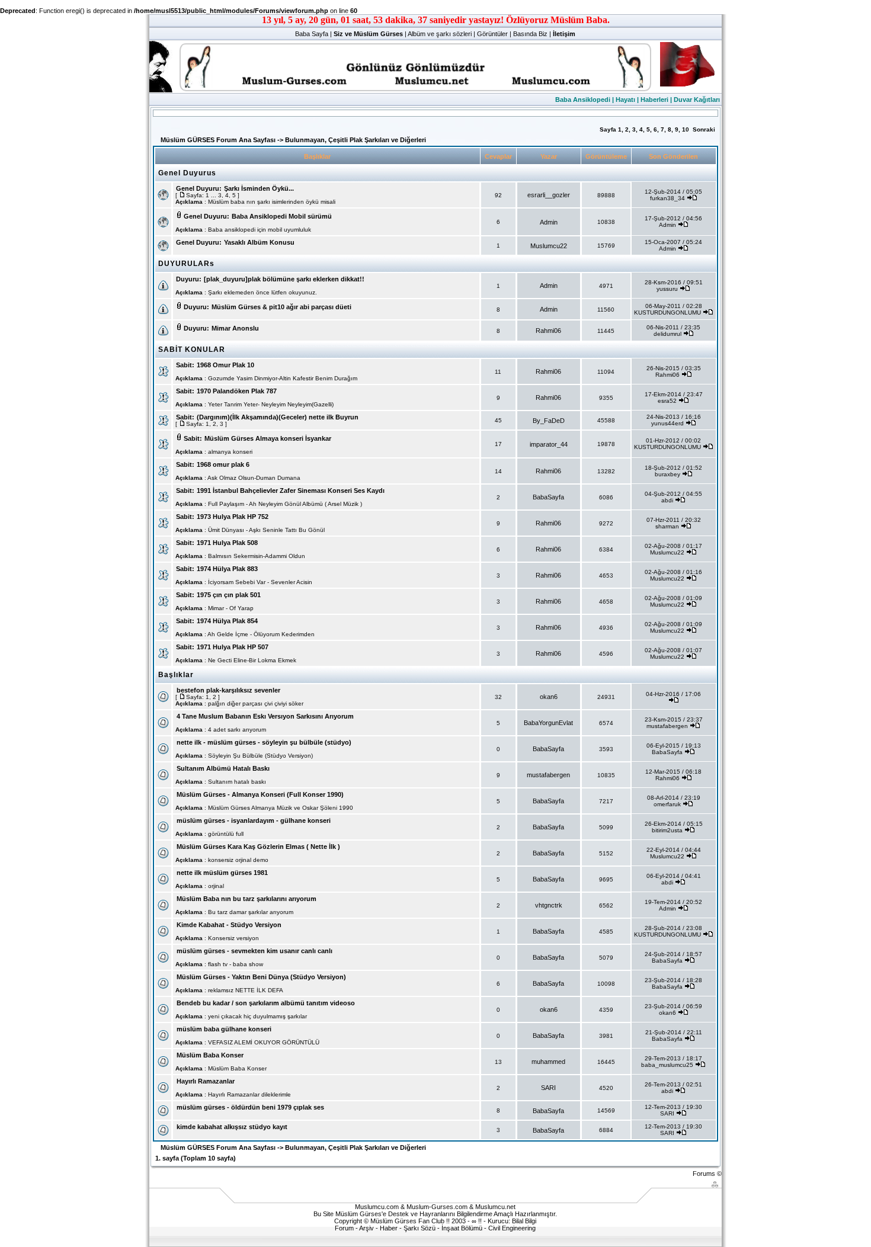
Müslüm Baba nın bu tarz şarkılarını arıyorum (246, 898)
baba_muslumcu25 (667, 1065)
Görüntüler (492, 33)
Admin (549, 222)
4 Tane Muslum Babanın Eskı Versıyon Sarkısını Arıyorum (265, 716)
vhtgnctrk (548, 905)
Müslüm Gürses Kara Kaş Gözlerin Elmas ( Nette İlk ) (258, 846)
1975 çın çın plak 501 (229, 594)
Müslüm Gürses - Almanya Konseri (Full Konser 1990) (260, 794)
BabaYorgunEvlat (548, 722)
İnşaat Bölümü (461, 1228)
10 (685, 129)
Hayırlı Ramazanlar (206, 1081)
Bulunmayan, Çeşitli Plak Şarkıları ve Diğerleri (355, 139)
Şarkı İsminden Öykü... (259, 188)
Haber (389, 1228)
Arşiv (366, 1228)
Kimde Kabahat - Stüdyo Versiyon (229, 924)
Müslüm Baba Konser (210, 1055)
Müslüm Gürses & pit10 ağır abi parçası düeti (281, 306)
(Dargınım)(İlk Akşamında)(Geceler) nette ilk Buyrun (277, 417)
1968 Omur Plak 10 (225, 364)
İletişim (564, 33)
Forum (344, 1228)
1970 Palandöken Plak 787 (237, 391)
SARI (548, 1087)
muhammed (548, 1061)
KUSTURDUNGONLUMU (667, 312)
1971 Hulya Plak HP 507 (232, 646)
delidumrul (667, 334)
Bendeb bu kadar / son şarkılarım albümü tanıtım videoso (266, 1002)
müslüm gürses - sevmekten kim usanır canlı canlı (254, 950)
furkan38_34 (667, 198)
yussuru (667, 289)
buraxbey (667, 474)
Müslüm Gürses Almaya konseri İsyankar (267, 438)
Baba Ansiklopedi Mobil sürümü (282, 216)
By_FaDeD (549, 420)
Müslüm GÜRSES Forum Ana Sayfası (218, 139)
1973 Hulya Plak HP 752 (232, 516)
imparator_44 (549, 444)
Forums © (707, 1173)
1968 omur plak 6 (223, 464)
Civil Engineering (512, 1228)
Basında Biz (530, 33)
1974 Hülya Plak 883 (227, 568)
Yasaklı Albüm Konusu (259, 242)
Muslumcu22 (548, 245)
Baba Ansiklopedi (582, 99)
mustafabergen (667, 726)
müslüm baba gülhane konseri (224, 1029)
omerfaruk (667, 804)
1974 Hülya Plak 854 (227, 620)
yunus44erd (667, 423)
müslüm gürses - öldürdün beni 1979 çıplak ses (250, 1107)
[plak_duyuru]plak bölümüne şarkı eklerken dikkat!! (284, 279)
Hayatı (625, 99)
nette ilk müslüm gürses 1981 (222, 872)
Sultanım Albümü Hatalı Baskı (223, 768)
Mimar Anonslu (235, 328)
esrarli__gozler (548, 194)
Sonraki (704, 129)
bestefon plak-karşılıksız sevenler (228, 690)
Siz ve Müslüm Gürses (368, 33)
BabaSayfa (548, 497)
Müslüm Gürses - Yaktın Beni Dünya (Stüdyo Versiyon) (261, 976)
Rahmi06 (548, 330)
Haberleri (654, 99)
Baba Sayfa (311, 33)
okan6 (549, 696)
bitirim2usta (667, 830)
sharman (667, 526)
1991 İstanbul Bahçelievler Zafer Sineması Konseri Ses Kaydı (291, 490)
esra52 (667, 400)
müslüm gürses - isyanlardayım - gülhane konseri (254, 820)
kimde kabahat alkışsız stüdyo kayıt (232, 1126)
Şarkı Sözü (420, 1228)
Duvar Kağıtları (697, 99)
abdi (667, 500)
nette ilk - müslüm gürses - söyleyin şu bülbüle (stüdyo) (264, 742)
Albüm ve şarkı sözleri (440, 33)
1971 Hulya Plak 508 (227, 542)
